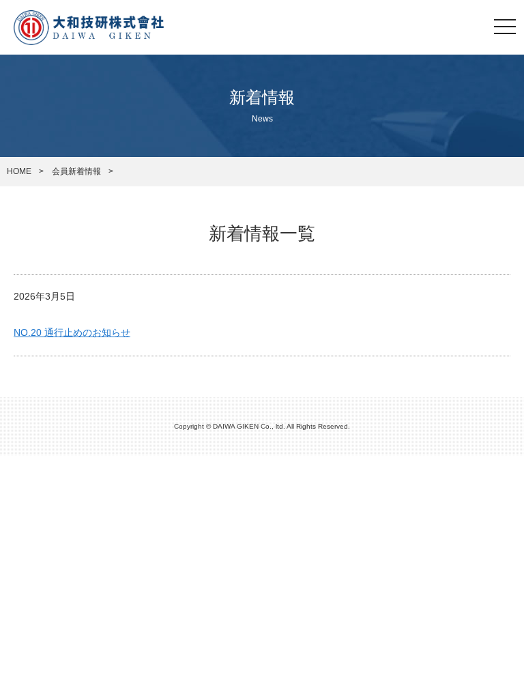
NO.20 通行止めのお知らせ (72, 332)
